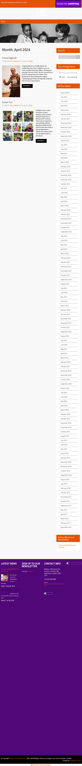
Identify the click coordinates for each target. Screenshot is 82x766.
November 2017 (66, 497)
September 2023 (66, 232)
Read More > (27, 86)
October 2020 (65, 379)
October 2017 (65, 501)
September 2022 (66, 279)
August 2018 (65, 479)
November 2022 (66, 271)
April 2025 (64, 158)
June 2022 (64, 293)
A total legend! (9, 57)
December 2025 (66, 123)
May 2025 (64, 153)
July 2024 (64, 188)
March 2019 (65, 453)
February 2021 (65, 362)
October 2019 (65, 432)
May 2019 (64, 449)
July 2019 (64, 440)
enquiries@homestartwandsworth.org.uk (54, 584)
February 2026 (65, 114)
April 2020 (64, 406)
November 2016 (66, 527)
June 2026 (64, 101)
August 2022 (65, 284)
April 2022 (64, 301)
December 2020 (66, 371)
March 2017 (65, 519)
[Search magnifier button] (78, 57)
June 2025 (64, 149)
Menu (3, 21)
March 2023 (65, 253)
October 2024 (65, 184)
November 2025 (66, 127)
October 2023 (65, 227)
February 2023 (65, 258)
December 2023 (66, 219)
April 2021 (64, 353)
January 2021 (65, 366)
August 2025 (65, 140)
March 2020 (65, 410)
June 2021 (64, 345)
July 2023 (64, 236)
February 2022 (65, 310)
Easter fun (7, 102)
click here (30, 571)
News (31, 61)
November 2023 (66, 223)
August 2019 (65, 436)
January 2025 (65, 171)
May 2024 (64, 197)
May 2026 (64, 106)
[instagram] (49, 589)
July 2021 (64, 340)
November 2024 (66, 180)
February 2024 (65, 210)
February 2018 (65, 488)
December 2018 (66, 462)
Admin (3, 586)
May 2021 (64, 349)
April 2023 (64, 249)
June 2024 (64, 193)
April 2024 (64, 201)
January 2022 (65, 314)
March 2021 (65, 358)
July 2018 (64, 484)
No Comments (15, 61)
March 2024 (65, 206)
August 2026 (65, 93)
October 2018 (65, 471)
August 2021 (65, 336)
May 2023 (64, 245)
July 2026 (64, 97)
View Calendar (71, 77)
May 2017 (64, 510)
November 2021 (66, 323)
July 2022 (64, 288)
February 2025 (65, 166)
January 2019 (65, 458)
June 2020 (64, 397)
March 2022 (65, 306)
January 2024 (65, 214)
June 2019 (64, 445)
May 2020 (64, 401)
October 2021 (65, 327)
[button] (62, 77)
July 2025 (64, 145)
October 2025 (65, 132)
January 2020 (65, 419)
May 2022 (64, 297)
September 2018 (66, 475)
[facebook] (45, 589)
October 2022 (65, 275)
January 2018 (65, 492)
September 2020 (66, 384)
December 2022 (66, 266)
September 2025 (66, 136)
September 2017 (66, 505)
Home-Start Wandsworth (18, 758)
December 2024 (66, 175)
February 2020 (65, 414)
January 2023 (65, 262)
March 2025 (65, 162)
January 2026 (65, 119)
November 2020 (66, 375)
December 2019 (66, 423)
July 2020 (64, 392)
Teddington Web (75, 761)
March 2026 (65, 110)
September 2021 (66, 332)
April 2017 (64, 514)
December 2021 (66, 319)
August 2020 (65, 388)
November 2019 (66, 427)
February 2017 (65, 523)
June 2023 (64, 240)
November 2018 (66, 466)
